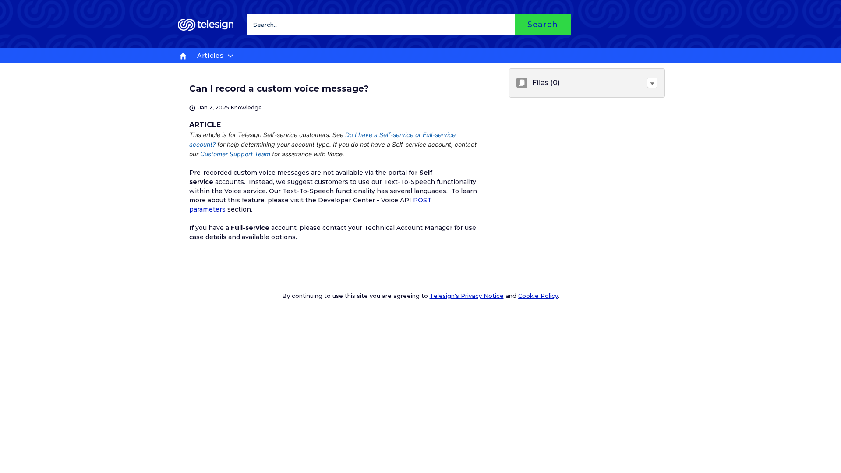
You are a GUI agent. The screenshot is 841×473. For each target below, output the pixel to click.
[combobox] (409, 24)
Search (542, 24)
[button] (652, 83)
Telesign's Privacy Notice (467, 295)
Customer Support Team (235, 154)
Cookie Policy (538, 295)
